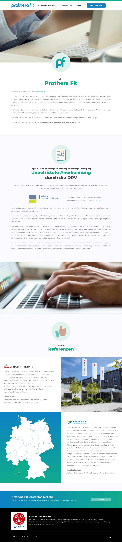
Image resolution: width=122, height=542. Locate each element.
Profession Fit (40, 92)
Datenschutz (40, 537)
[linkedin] (110, 537)
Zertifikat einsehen (48, 524)
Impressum (32, 537)
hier (99, 200)
